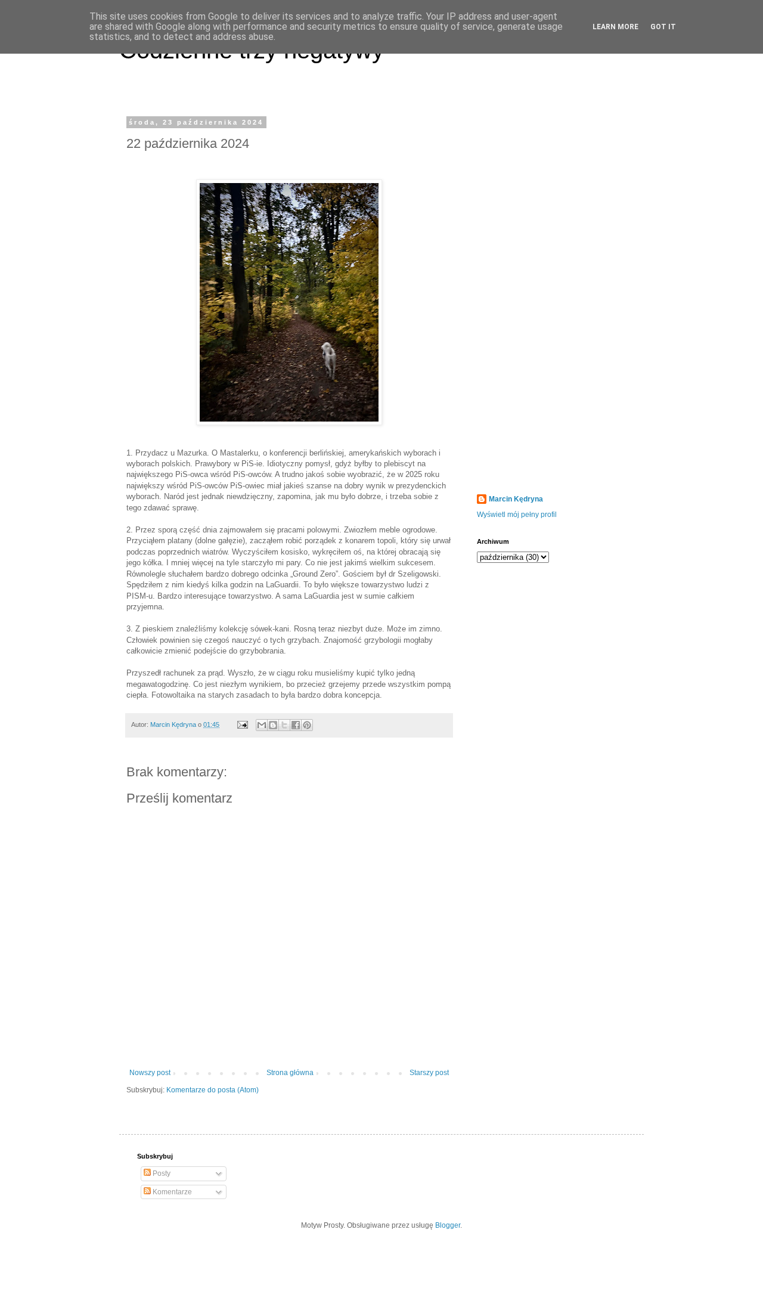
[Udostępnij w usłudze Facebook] (296, 725)
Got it (663, 27)
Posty (160, 1173)
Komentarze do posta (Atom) (212, 1090)
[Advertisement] (551, 297)
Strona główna (290, 1073)
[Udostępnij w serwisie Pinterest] (307, 725)
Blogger (447, 1225)
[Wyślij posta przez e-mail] (242, 724)
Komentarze (171, 1192)
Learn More (615, 27)
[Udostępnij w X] (284, 725)
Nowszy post (149, 1073)
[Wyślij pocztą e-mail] (262, 725)
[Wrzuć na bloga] (273, 725)
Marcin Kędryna (516, 499)
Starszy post (429, 1073)
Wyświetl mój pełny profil (517, 514)
